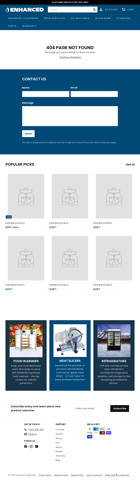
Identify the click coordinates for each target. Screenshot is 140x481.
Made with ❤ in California (117, 475)
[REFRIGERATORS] (113, 340)
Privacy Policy (82, 142)
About (59, 438)
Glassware (103, 18)
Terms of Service (102, 142)
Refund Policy (77, 475)
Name (26, 87)
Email (74, 87)
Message (28, 102)
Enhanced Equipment (23, 18)
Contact (60, 429)
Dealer (59, 451)
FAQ (58, 442)
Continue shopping (70, 57)
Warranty (29, 26)
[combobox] (72, 10)
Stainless (124, 18)
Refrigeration (54, 18)
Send (28, 133)
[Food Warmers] (26, 340)
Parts (12, 26)
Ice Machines (80, 18)
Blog (58, 460)
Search (59, 433)
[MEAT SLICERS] (69, 340)
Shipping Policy (61, 475)
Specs (59, 447)
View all (130, 164)
